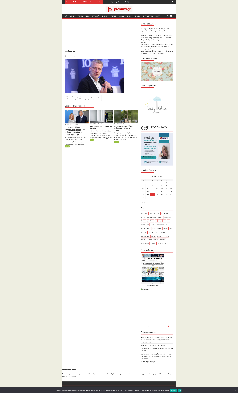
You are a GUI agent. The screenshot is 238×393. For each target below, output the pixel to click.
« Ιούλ (143, 203)
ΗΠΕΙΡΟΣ (113, 16)
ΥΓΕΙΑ (166, 244)
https (151, 221)
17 (143, 191)
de (162, 213)
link (165, 221)
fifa (145, 221)
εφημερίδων (156, 285)
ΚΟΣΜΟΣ (104, 16)
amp (146, 213)
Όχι (180, 390)
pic (166, 225)
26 (152, 194)
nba (148, 225)
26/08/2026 (69, 125)
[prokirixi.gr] (66, 15)
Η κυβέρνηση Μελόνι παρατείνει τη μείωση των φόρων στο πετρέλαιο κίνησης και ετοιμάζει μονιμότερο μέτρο (156, 340)
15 (166, 189)
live (169, 221)
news (152, 225)
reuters (143, 228)
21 (162, 191)
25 (148, 194)
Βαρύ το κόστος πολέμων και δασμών (153, 345)
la (155, 221)
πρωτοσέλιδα (149, 285)
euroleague (167, 217)
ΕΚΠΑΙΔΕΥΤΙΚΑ (148, 16)
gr (148, 221)
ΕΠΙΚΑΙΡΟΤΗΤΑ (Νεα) (92, 16)
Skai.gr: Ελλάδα (149, 24)
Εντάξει (173, 390)
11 (148, 189)
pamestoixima (160, 225)
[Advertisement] (102, 35)
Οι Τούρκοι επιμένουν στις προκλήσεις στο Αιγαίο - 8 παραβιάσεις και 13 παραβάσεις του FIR (156, 31)
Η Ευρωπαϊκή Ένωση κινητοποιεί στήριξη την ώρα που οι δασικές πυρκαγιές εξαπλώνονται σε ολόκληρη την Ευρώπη (157, 46)
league (160, 221)
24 (143, 194)
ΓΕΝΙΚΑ (80, 16)
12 (152, 189)
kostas (76, 125)
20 (157, 191)
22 (166, 191)
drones (143, 217)
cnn (158, 213)
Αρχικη (72, 16)
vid (146, 232)
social (153, 228)
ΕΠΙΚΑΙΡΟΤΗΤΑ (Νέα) (163, 236)
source (159, 228)
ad (142, 213)
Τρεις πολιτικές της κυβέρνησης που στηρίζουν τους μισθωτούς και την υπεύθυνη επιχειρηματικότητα (82, 98)
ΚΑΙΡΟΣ (150, 240)
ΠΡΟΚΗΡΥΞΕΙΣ (145, 244)
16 (171, 189)
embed (160, 217)
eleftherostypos (151, 217)
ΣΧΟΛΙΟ (153, 244)
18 (148, 191)
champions (152, 213)
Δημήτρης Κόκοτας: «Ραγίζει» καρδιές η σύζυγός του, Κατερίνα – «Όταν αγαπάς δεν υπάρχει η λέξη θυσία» (156, 356)
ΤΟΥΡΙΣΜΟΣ (160, 244)
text (142, 232)
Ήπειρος (151, 232)
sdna (148, 228)
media (143, 225)
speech (165, 228)
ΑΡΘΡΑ (158, 16)
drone (166, 213)
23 (171, 191)
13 (157, 189)
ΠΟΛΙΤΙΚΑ (162, 240)
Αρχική (67, 146)
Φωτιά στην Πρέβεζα (133, 2)
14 (162, 189)
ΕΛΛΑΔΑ (121, 16)
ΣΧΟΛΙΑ (129, 16)
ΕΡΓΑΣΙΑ (137, 16)
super (170, 228)
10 (143, 189)
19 (152, 191)
